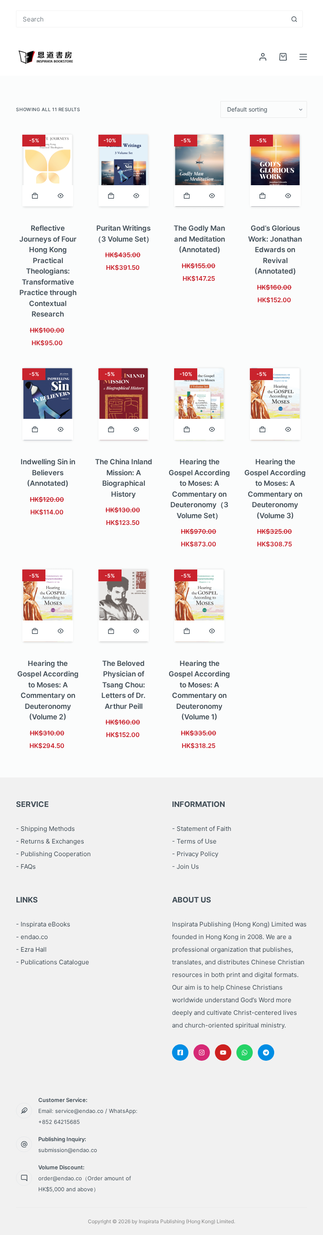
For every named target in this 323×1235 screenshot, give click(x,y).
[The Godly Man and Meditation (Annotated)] (199, 170)
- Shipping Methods (45, 829)
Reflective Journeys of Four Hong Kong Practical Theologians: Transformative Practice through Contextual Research (48, 271)
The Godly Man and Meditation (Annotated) (199, 239)
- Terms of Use (194, 841)
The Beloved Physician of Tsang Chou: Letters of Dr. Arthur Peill (123, 685)
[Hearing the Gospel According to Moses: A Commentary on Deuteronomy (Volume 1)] (199, 605)
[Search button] (294, 19)
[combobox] (151, 19)
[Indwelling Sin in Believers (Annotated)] (47, 404)
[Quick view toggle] (60, 195)
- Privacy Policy (195, 854)
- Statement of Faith (201, 829)
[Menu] (303, 57)
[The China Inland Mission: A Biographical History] (123, 404)
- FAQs (26, 866)
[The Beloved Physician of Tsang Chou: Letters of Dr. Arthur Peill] (123, 605)
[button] (35, 195)
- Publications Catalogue (52, 962)
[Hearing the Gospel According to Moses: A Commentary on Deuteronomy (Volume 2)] (47, 605)
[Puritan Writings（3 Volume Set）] (123, 170)
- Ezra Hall (31, 949)
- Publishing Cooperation (53, 854)
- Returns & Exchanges (50, 841)
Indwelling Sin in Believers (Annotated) (48, 472)
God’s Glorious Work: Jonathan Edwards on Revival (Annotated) (275, 249)
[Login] (263, 57)
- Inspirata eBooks (43, 924)
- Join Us (185, 866)
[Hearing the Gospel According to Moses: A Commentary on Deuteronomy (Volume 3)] (275, 404)
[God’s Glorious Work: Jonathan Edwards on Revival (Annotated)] (275, 170)
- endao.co (32, 937)
